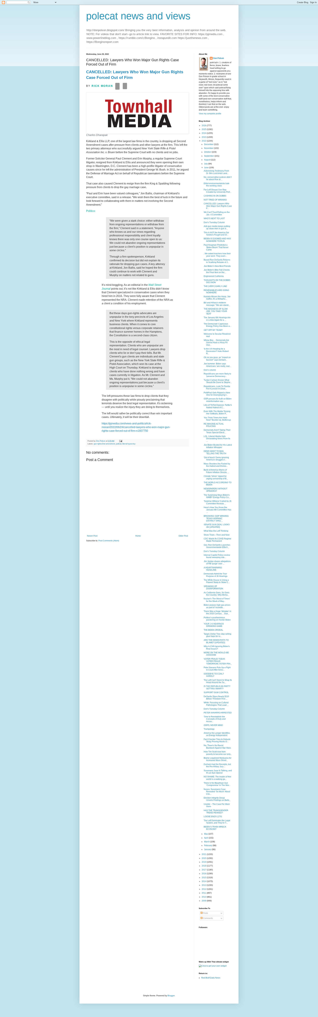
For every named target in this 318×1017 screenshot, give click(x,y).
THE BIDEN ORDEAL (213, 630)
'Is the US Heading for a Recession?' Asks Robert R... (216, 351)
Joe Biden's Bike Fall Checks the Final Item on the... (217, 271)
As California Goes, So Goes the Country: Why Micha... (216, 593)
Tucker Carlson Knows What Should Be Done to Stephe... (218, 381)
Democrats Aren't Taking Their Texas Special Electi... (217, 431)
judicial (118, 444)
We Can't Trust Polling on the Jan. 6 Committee (217, 213)
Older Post (183, 536)
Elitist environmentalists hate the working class (216, 184)
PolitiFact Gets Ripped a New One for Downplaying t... (217, 393)
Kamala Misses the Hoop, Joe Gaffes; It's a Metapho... (217, 297)
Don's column (210, 370)
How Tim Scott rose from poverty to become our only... (218, 753)
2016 (204, 873)
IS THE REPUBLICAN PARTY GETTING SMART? (217, 687)
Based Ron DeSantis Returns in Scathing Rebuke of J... (217, 261)
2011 (204, 893)
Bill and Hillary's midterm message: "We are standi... (217, 304)
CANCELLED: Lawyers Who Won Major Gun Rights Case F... (218, 206)
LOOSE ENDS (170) (213, 816)
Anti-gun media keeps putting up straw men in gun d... (217, 227)
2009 (204, 901)
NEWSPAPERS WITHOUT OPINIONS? (215, 490)
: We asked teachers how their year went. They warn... (217, 254)
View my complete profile (210, 113)
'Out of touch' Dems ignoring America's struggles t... (216, 458)
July (206, 164)
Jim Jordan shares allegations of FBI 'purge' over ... (217, 562)
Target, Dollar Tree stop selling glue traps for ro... (217, 635)
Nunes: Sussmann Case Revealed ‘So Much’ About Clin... (217, 791)
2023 (204, 137)
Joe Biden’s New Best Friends (217, 266)
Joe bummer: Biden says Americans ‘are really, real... (217, 365)
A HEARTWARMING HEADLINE (213, 568)
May (206, 834)
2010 (204, 897)
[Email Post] (120, 441)
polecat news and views (138, 16)
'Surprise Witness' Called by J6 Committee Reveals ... (217, 502)
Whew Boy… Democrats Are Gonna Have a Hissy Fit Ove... (216, 342)
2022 (204, 141)
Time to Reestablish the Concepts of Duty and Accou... (215, 719)
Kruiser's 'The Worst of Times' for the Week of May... (217, 600)
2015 (204, 877)
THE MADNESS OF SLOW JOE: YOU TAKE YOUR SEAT (216, 311)
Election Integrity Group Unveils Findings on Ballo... (217, 799)
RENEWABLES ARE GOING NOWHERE (216, 291)
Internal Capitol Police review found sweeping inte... (217, 556)
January (208, 849)
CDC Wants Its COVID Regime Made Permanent (217, 540)
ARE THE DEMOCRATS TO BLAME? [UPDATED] (216, 641)
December (209, 144)
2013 (204, 885)
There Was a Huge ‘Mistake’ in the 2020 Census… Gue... (217, 612)
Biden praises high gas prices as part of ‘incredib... (217, 606)
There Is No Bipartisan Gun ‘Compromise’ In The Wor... (217, 784)
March (207, 842)
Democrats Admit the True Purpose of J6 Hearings (215, 575)
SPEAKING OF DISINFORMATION (213, 587)
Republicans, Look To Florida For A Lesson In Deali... (217, 387)
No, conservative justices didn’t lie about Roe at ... (218, 178)
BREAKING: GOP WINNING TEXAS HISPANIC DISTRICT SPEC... (216, 518)
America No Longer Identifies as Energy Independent (217, 734)
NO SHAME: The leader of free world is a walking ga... (217, 778)
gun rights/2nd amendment (104, 444)
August (207, 160)
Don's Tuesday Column (214, 222)
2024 (204, 133)
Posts (205, 913)
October (208, 152)
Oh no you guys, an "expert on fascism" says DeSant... (217, 358)
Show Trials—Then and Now (217, 535)
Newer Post (92, 536)
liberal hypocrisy (128, 444)
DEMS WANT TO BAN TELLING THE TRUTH (215, 452)
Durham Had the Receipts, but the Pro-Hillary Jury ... (217, 765)
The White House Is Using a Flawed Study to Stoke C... (217, 581)
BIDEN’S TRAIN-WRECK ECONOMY (215, 828)
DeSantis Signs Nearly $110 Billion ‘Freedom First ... (216, 697)
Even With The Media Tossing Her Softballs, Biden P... (217, 412)
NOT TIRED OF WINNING (215, 200)
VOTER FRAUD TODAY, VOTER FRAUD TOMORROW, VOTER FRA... (218, 661)
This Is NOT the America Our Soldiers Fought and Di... (216, 233)
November (209, 148)
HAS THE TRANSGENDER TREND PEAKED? (216, 811)
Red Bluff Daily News (210, 978)
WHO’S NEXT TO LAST (214, 218)
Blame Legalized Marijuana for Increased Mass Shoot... (217, 759)
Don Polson (218, 58)
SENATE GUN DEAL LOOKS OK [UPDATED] (217, 525)
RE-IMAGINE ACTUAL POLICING (214, 425)
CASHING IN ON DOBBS (215, 196)
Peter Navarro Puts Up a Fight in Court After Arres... (217, 668)
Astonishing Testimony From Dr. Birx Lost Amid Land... (216, 172)
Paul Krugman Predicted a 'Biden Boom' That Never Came (216, 247)
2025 (204, 129)
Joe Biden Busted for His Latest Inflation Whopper (218, 446)
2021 (204, 854)
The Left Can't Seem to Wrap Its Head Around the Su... (218, 681)
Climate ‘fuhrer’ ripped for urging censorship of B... (216, 477)
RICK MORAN (102, 86)
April (206, 838)
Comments (208, 918)
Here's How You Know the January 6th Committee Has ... (217, 509)
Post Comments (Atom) (108, 541)
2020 (204, 858)
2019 (204, 862)
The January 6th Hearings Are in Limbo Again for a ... (217, 318)
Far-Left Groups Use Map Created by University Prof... (217, 191)
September (209, 156)
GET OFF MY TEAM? (213, 330)
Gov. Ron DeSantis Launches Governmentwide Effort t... (217, 546)
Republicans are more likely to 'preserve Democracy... (217, 375)
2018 (204, 866)
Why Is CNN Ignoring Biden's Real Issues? (217, 647)
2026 (204, 125)
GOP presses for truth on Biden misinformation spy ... (218, 400)
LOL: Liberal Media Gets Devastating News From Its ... (217, 438)
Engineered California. (214, 276)
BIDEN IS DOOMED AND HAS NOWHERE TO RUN (217, 240)
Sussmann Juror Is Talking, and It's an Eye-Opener (218, 771)
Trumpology (209, 729)
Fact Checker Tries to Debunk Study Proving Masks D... (217, 740)
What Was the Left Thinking (216, 531)
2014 (204, 881)
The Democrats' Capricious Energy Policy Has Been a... (217, 325)
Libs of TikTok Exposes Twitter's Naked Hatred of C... (218, 406)
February (208, 845)
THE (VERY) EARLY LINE (215, 286)
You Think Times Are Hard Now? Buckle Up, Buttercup (217, 418)
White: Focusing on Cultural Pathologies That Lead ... (216, 703)
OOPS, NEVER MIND (213, 725)
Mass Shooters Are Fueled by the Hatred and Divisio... (217, 465)
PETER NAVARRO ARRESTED (218, 713)
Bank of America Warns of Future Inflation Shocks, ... (216, 471)
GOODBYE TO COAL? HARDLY (214, 675)
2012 (204, 889)
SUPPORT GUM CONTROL (216, 692)
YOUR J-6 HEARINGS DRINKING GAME (214, 625)
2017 (204, 870)
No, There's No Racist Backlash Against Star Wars (217, 746)
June (206, 167)
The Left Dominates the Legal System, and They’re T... (217, 821)
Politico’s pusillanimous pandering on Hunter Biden (217, 618)
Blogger (171, 996)
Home (138, 536)
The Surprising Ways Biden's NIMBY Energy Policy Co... (217, 496)
